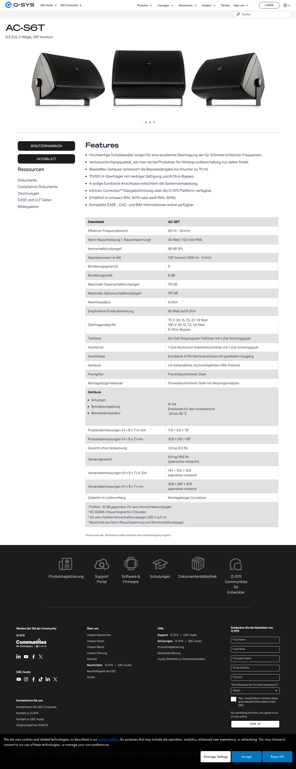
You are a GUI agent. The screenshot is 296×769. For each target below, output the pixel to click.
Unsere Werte (95, 647)
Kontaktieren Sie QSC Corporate (36, 707)
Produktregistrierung (170, 647)
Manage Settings (215, 756)
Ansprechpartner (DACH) (32, 725)
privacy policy (239, 716)
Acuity (91, 677)
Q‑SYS (20, 635)
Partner (225, 5)
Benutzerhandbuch (46, 146)
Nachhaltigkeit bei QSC (101, 671)
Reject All (277, 756)
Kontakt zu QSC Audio (30, 719)
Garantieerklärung (168, 653)
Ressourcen (185, 5)
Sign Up (255, 723)
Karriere (92, 659)
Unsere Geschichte (99, 635)
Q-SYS (174, 635)
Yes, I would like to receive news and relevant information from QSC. (258, 702)
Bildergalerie (28, 206)
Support (207, 5)
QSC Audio (23, 673)
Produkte (142, 5)
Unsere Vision (95, 641)
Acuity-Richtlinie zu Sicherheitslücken (181, 659)
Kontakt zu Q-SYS (27, 713)
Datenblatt (46, 159)
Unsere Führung (97, 653)
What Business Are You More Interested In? (254, 685)
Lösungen (163, 5)
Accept (246, 756)
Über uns (239, 5)
